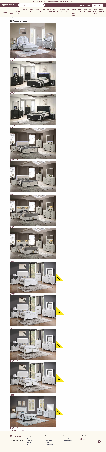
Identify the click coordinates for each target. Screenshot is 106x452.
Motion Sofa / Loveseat (95, 11)
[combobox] (31, 5)
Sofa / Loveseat (101, 10)
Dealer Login (98, 5)
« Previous (14, 430)
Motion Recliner (55, 10)
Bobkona (25, 9)
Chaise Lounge (79, 10)
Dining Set (31, 10)
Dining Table (90, 10)
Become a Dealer (85, 5)
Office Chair (43, 10)
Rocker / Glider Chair (74, 12)
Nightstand (12, 17)
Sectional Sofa (62, 10)
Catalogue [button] (5, 12)
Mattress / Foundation (37, 10)
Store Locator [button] (12, 12)
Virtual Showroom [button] (19, 12)
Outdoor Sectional (49, 10)
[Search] (43, 5)
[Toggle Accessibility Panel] (99, 441)
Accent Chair (85, 10)
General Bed (68, 10)
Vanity (11, 19)
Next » (22, 430)
